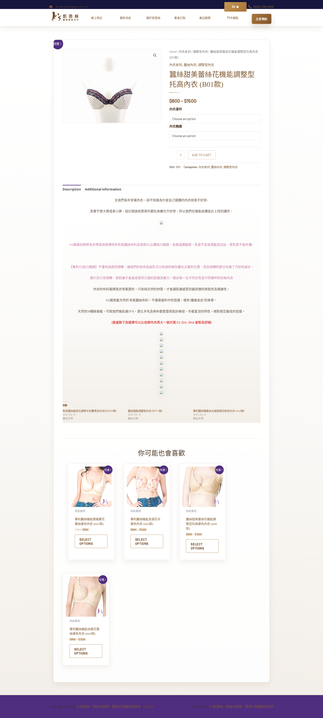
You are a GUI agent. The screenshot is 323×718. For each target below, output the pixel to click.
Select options (86, 541)
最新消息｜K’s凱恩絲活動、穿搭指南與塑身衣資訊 (126, 18)
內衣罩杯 (175, 109)
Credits (149, 706)
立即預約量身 (261, 19)
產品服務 (206, 18)
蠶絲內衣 (190, 65)
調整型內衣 (200, 51)
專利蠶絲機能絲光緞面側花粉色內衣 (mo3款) (218, 410)
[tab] (72, 189)
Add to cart (202, 155)
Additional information (103, 189)
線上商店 (98, 18)
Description (72, 189)
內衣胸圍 (175, 126)
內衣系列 (185, 51)
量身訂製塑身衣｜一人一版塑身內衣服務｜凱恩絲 (180, 18)
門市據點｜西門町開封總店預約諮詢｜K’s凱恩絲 (233, 18)
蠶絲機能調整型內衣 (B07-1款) (145, 410)
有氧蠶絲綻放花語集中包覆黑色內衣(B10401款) (89, 410)
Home (173, 51)
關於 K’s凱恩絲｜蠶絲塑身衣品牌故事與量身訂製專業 (153, 18)
